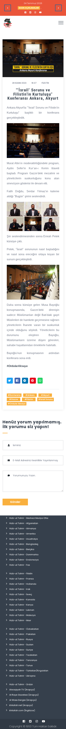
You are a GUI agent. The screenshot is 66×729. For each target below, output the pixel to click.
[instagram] (35, 12)
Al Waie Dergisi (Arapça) (23, 700)
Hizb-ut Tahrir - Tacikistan (23, 655)
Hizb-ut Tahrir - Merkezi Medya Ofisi (28, 518)
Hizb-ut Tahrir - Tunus (21, 665)
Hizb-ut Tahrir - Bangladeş (23, 544)
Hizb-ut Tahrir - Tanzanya (23, 660)
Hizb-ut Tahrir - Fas (19, 565)
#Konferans (14, 395)
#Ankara (30, 395)
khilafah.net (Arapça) (21, 705)
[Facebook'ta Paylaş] (17, 381)
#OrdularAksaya (17, 366)
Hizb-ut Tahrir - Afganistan (23, 523)
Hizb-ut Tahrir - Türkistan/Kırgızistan (28, 670)
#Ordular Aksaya (16, 403)
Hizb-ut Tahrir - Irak (19, 589)
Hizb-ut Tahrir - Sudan (21, 644)
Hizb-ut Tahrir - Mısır (20, 620)
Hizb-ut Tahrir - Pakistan (22, 634)
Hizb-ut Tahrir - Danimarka (23, 554)
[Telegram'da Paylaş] (25, 381)
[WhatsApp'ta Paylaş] (40, 381)
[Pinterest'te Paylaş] (33, 381)
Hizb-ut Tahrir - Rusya (21, 639)
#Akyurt (45, 395)
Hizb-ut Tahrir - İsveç (20, 594)
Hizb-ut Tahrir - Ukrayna (22, 675)
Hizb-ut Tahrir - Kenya (21, 604)
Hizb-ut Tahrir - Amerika (22, 533)
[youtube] (40, 12)
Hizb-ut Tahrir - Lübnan (21, 610)
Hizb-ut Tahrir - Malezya (22, 615)
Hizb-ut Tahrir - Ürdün (21, 684)
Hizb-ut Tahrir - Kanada (22, 599)
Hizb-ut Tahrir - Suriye (21, 649)
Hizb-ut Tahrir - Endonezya (24, 559)
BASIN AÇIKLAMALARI (29, 7)
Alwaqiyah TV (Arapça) (22, 689)
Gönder (15, 502)
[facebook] (25, 12)
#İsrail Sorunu (45, 399)
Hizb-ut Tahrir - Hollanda (22, 584)
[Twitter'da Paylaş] (10, 381)
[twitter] (30, 12)
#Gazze (13, 399)
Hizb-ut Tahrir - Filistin (20, 573)
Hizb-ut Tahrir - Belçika (21, 549)
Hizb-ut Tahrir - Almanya (22, 528)
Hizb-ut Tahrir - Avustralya (23, 538)
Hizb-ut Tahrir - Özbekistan (24, 629)
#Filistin (29, 399)
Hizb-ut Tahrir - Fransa (21, 578)
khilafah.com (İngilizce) (22, 710)
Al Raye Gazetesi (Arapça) (24, 694)
